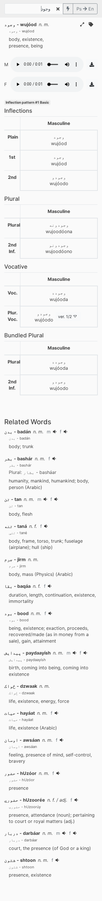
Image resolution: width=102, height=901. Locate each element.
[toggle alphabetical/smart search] (68, 8)
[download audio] (92, 64)
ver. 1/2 (65, 316)
